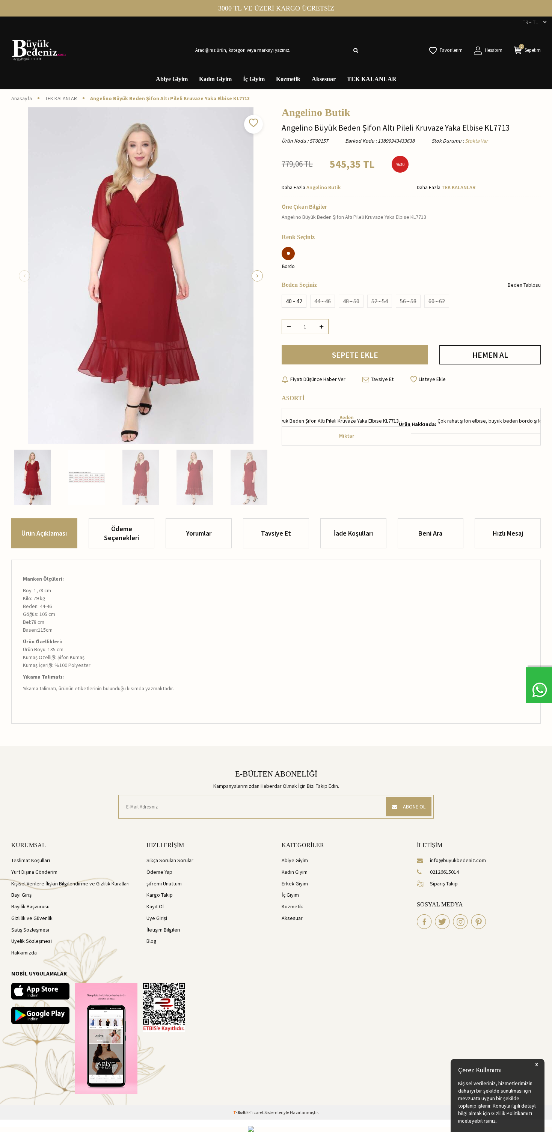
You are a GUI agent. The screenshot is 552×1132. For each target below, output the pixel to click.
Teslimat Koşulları (30, 860)
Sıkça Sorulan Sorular (169, 860)
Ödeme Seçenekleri (121, 533)
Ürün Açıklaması (44, 533)
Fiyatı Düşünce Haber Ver (317, 379)
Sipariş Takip (444, 883)
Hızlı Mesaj (508, 533)
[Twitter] (442, 921)
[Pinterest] (478, 921)
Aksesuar (324, 79)
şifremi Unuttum (164, 883)
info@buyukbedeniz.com (458, 860)
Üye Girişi (156, 918)
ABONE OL (414, 806)
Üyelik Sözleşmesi (31, 941)
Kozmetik (288, 79)
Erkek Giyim (295, 883)
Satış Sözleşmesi (30, 929)
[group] (140, 275)
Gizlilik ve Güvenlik (32, 918)
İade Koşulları (353, 533)
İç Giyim (254, 79)
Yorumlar (198, 533)
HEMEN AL (490, 355)
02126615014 (444, 872)
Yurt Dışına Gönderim (34, 872)
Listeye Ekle (432, 379)
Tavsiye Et (382, 379)
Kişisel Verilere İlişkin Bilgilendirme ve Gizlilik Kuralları (70, 883)
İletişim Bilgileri (163, 929)
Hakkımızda (24, 952)
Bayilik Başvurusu (30, 906)
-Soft (239, 1112)
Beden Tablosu (524, 284)
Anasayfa (21, 98)
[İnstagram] (460, 921)
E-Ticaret (255, 1112)
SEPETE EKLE (355, 355)
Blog (151, 941)
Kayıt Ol (155, 906)
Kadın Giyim (215, 79)
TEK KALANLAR (372, 79)
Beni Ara (430, 533)
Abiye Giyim (172, 79)
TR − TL (530, 22)
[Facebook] (424, 921)
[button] (24, 275)
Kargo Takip (159, 894)
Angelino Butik (316, 112)
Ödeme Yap (159, 872)
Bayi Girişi (22, 894)
